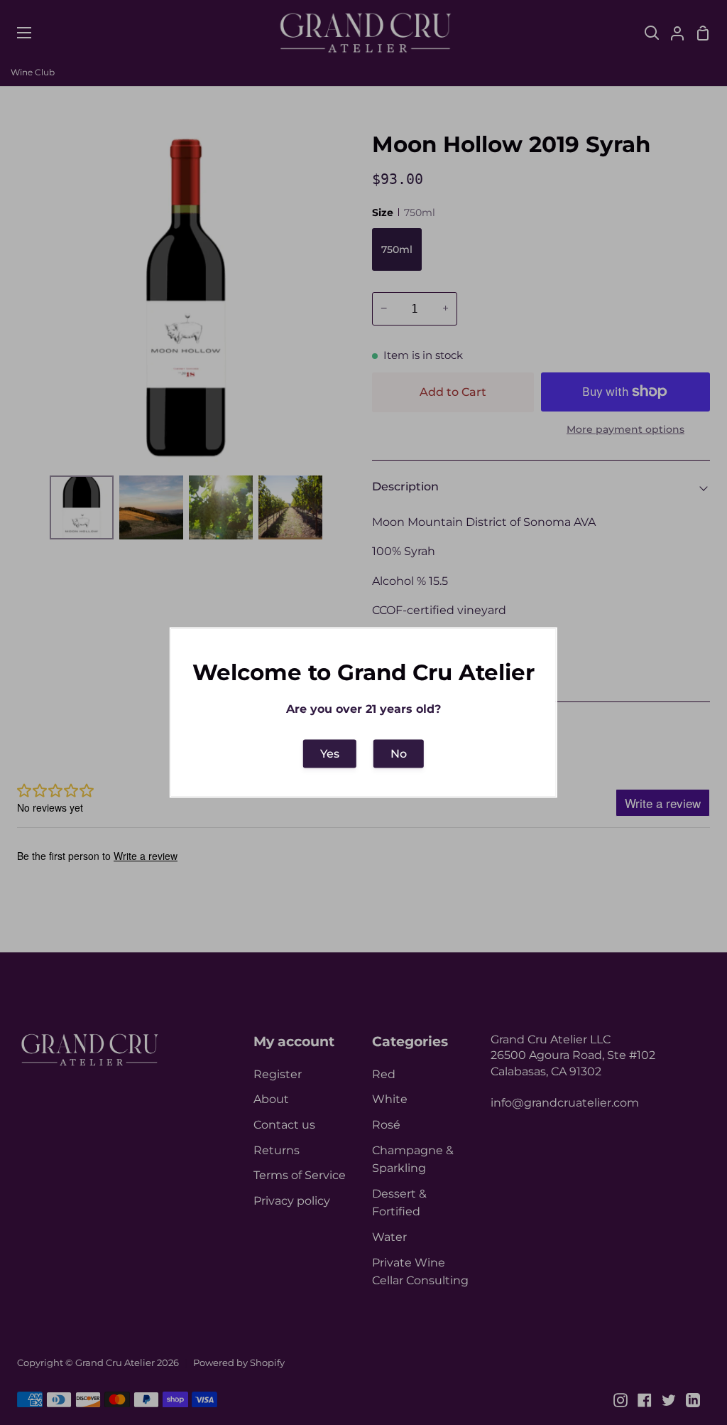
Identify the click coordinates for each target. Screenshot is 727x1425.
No (398, 753)
